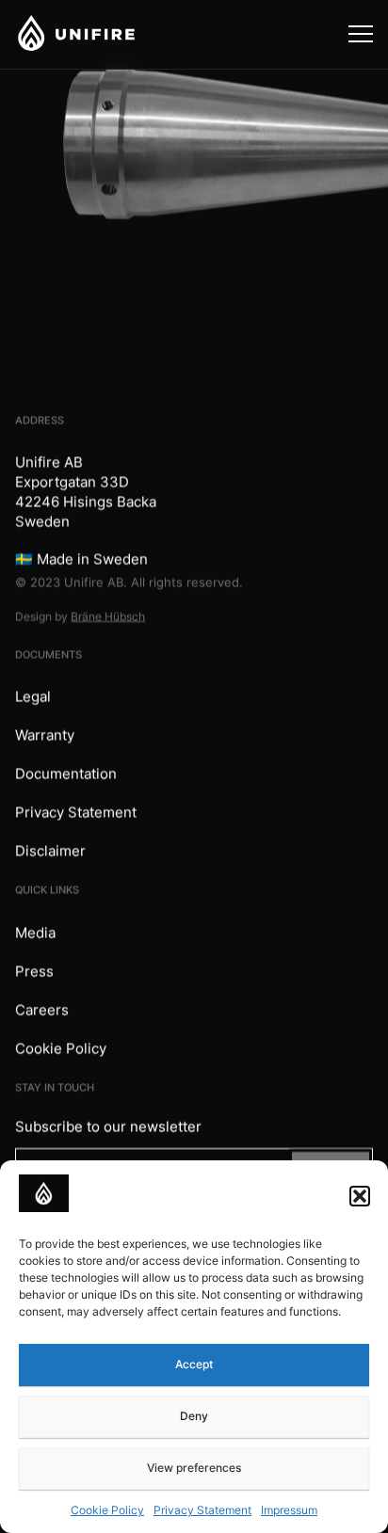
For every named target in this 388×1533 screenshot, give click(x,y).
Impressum (289, 1510)
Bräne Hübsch (108, 616)
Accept (194, 1364)
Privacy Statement (202, 1510)
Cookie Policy (107, 1510)
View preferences (194, 1468)
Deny (194, 1416)
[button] (359, 1196)
